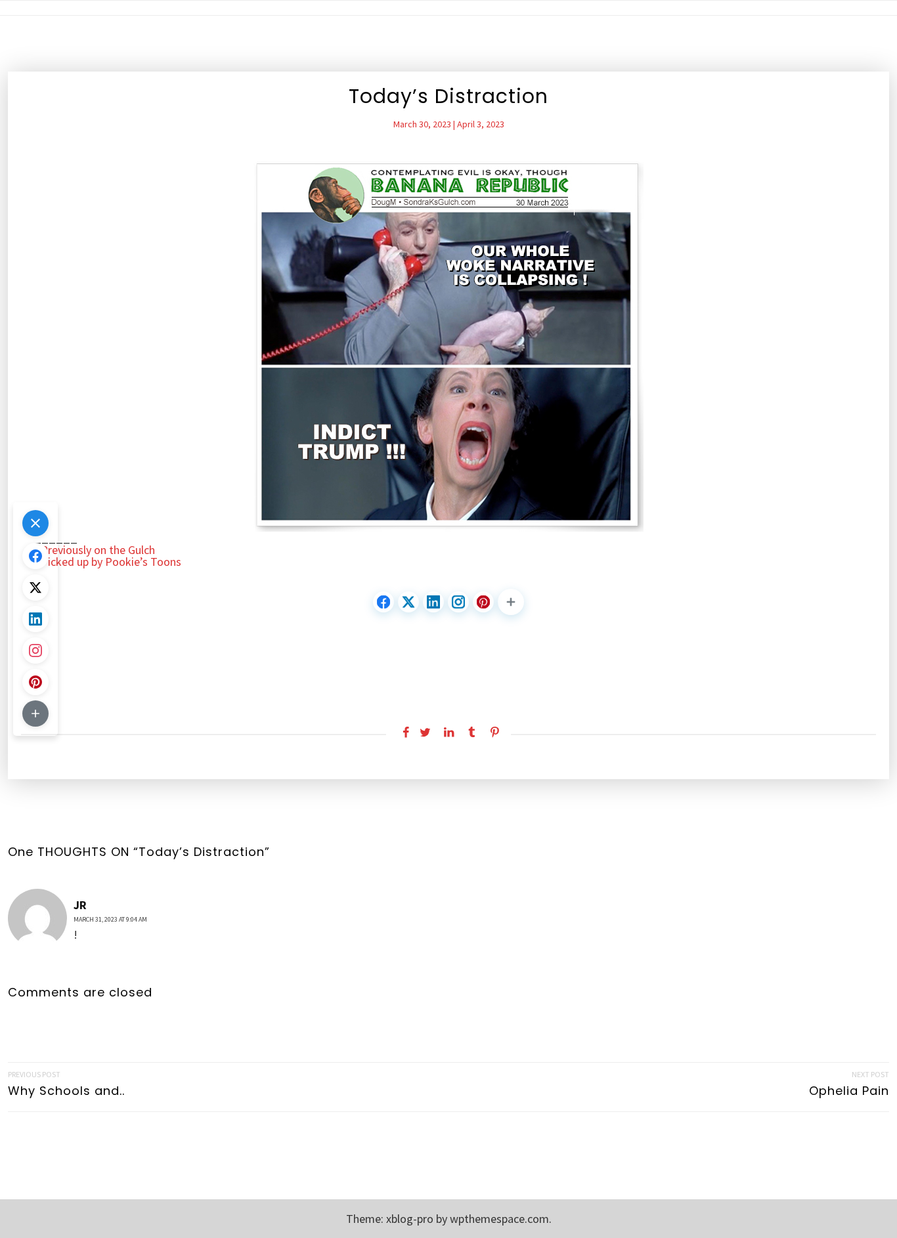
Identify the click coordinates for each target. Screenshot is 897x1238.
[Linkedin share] (448, 732)
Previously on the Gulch (98, 550)
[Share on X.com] (408, 601)
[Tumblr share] (472, 732)
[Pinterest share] (495, 732)
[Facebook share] (402, 732)
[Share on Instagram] (458, 601)
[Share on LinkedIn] (433, 601)
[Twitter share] (425, 732)
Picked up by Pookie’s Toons (111, 562)
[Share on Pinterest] (483, 601)
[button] (511, 602)
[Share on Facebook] (383, 601)
